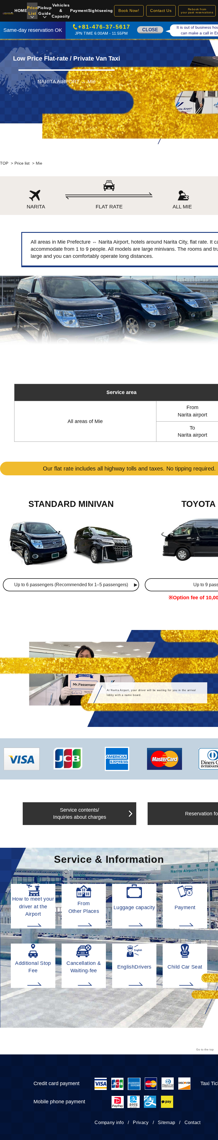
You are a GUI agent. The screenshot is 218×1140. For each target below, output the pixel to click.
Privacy (140, 1122)
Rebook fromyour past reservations (197, 11)
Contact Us (161, 10)
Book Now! (128, 10)
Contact (193, 1122)
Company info (109, 1122)
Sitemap (166, 1122)
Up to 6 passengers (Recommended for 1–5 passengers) (71, 584)
